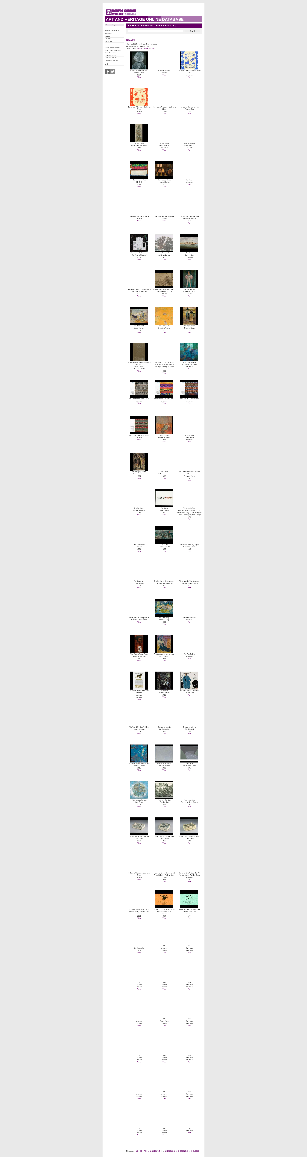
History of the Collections (113, 50)
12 (153, 1151)
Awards (107, 36)
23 (176, 1151)
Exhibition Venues (111, 58)
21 (172, 1151)
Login (107, 64)
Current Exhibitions (111, 53)
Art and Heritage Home (112, 25)
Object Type (108, 41)
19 (168, 1151)
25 (181, 1151)
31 (194, 1151)
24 (179, 1151)
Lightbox (139, 48)
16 (161, 1151)
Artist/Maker (108, 33)
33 (198, 1151)
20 (170, 1151)
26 (183, 1151)
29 (189, 1151)
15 (159, 1151)
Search (192, 31)
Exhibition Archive (110, 55)
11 (150, 1151)
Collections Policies (111, 60)
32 (196, 1151)
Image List (147, 48)
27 (185, 1151)
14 (157, 1151)
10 (148, 1151)
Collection (108, 39)
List (153, 48)
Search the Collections (112, 48)
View (139, 77)
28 (187, 1151)
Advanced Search (165, 25)
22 (174, 1151)
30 (191, 1151)
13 (155, 1151)
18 (166, 1151)
